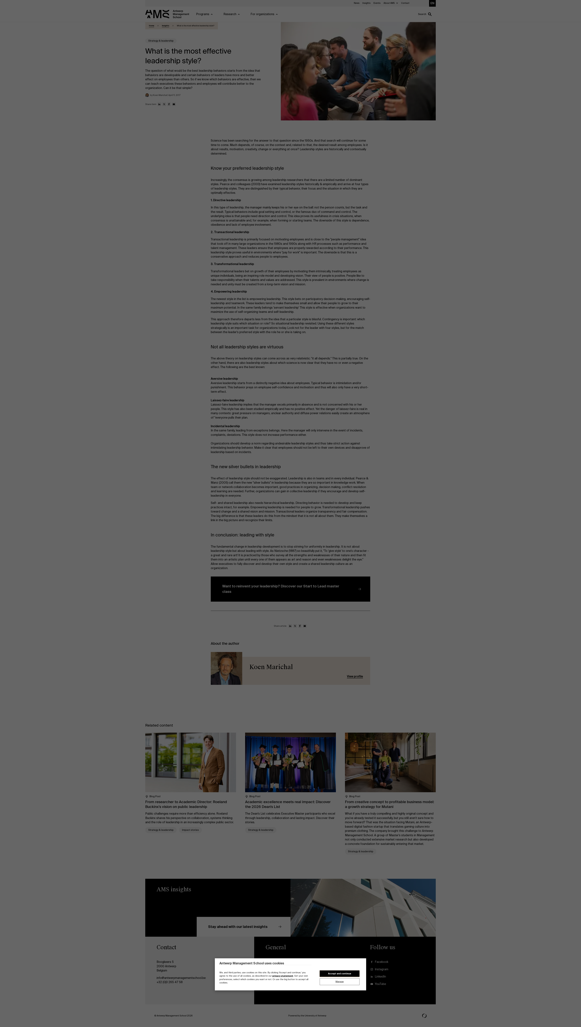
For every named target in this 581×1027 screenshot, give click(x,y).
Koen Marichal (271, 667)
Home (151, 26)
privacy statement (282, 976)
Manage (339, 981)
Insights (165, 26)
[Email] (173, 104)
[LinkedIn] (159, 104)
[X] (164, 104)
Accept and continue (339, 973)
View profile (355, 676)
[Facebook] (169, 104)
